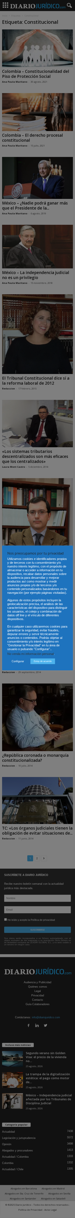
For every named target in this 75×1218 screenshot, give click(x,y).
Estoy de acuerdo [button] (43, 661)
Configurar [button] (18, 661)
